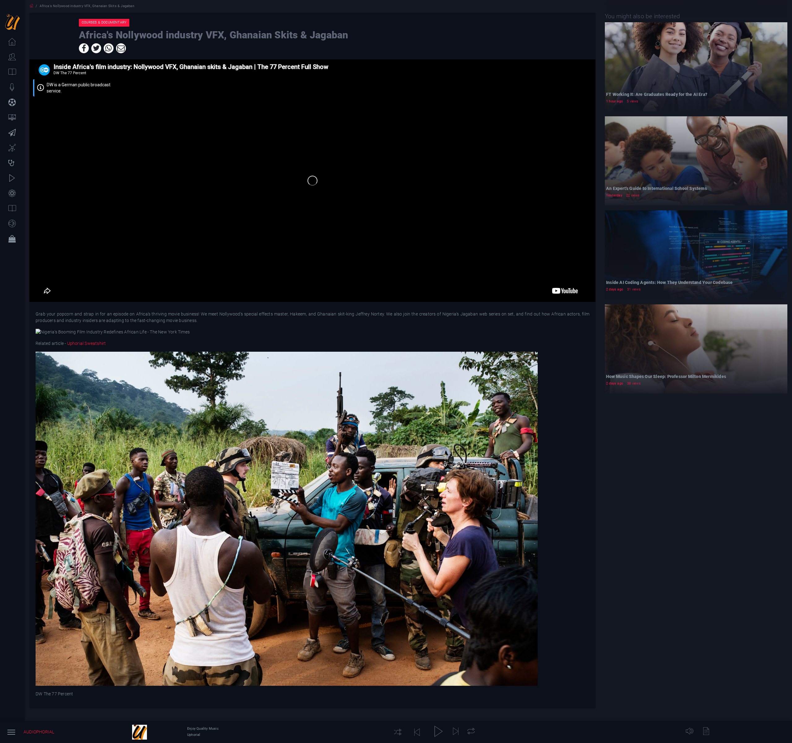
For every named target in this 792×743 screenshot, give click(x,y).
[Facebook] (84, 48)
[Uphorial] (139, 732)
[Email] (121, 48)
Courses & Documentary (104, 22)
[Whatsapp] (109, 48)
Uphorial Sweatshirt (86, 343)
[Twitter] (96, 48)
